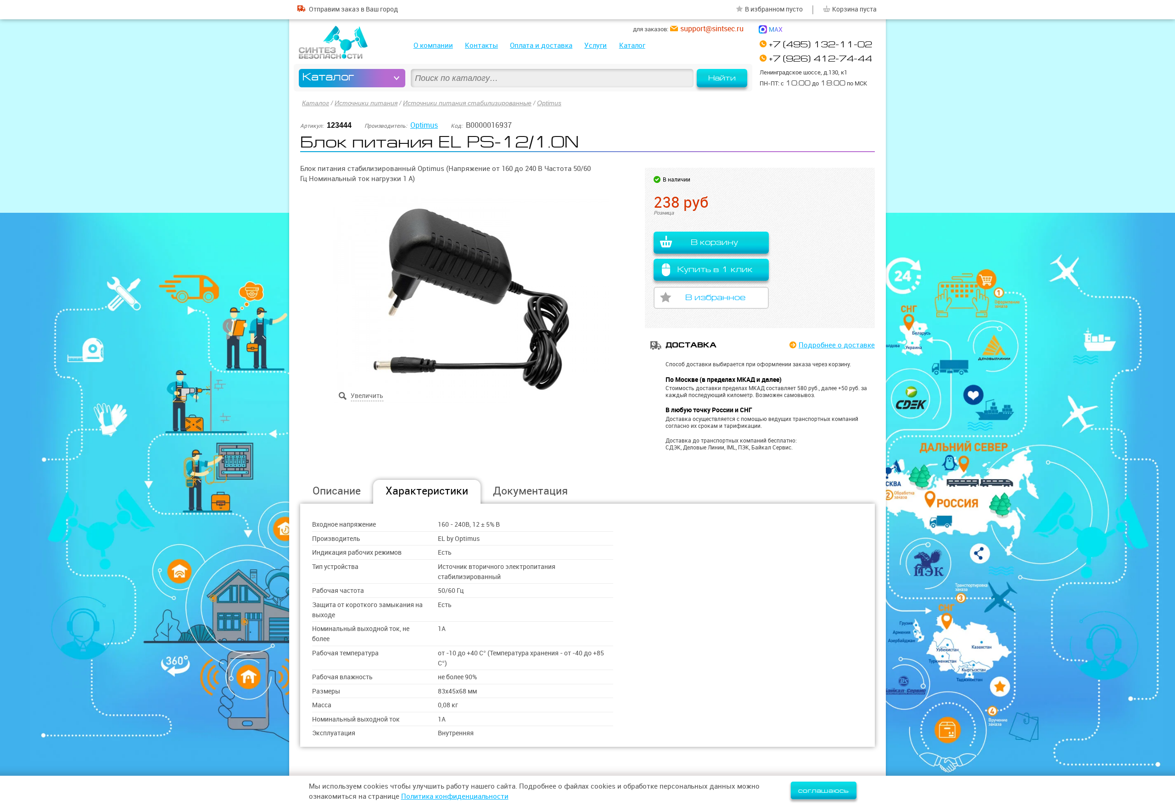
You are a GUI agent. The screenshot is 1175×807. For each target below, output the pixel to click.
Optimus (549, 103)
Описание (337, 490)
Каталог (632, 45)
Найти (722, 78)
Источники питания (366, 103)
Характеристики (427, 490)
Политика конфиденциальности (455, 796)
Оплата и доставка (541, 45)
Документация (530, 490)
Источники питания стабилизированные (467, 103)
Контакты (481, 45)
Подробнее (837, 345)
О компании (433, 45)
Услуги (595, 45)
